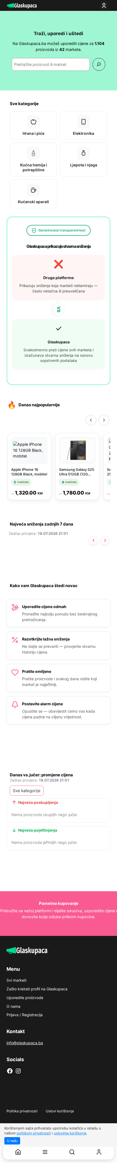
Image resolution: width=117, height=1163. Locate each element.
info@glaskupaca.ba (25, 1042)
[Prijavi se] (105, 5)
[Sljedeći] (103, 420)
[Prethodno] (93, 540)
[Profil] (99, 1152)
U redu (12, 1141)
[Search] (99, 64)
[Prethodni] (90, 420)
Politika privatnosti (22, 1111)
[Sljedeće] (105, 540)
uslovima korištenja (70, 1133)
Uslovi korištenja (60, 1111)
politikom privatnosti (34, 1133)
